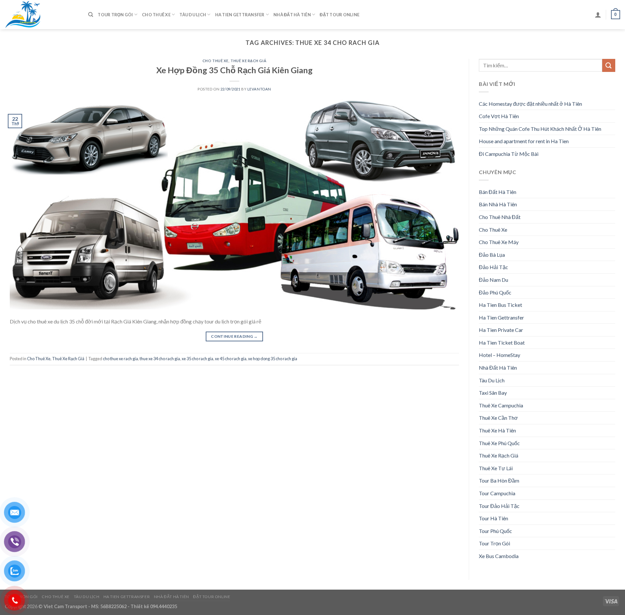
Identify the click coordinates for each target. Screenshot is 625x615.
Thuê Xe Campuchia (501, 405)
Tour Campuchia (497, 493)
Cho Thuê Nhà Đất (500, 217)
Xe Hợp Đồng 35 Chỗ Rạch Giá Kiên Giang (234, 70)
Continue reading (234, 336)
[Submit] (608, 65)
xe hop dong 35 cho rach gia (272, 358)
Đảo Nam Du (493, 280)
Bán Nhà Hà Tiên (498, 204)
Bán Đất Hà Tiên (497, 192)
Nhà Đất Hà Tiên (292, 14)
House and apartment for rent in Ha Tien (524, 141)
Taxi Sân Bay (493, 393)
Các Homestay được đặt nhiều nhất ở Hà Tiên (530, 104)
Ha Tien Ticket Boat (502, 342)
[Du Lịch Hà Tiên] (41, 14)
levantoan (259, 89)
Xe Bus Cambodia (499, 556)
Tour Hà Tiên (493, 518)
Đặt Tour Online (339, 14)
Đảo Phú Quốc (495, 292)
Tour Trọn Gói (115, 14)
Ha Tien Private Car (501, 330)
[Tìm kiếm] (90, 14)
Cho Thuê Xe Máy (499, 242)
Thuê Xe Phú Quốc (499, 443)
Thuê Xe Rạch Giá (248, 61)
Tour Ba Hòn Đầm (499, 480)
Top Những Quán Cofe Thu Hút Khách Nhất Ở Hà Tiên (540, 129)
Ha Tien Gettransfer (240, 14)
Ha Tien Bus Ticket (500, 305)
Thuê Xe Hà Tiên (497, 430)
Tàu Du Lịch (192, 14)
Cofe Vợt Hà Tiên (499, 116)
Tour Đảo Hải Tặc (499, 506)
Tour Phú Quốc (495, 531)
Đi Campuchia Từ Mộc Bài (508, 154)
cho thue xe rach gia (120, 358)
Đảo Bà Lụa (492, 255)
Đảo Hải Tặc (493, 267)
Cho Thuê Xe (156, 14)
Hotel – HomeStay (499, 355)
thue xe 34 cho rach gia (160, 358)
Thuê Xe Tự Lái (496, 468)
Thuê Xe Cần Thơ (498, 418)
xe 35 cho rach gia (197, 358)
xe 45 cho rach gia (230, 358)
